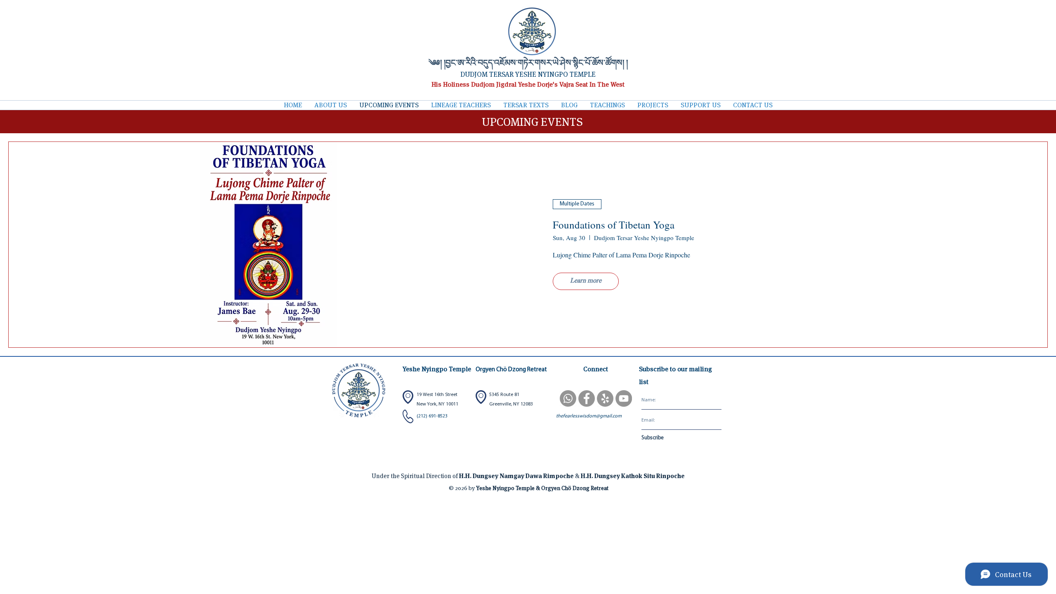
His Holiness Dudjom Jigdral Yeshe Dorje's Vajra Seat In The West (528, 84)
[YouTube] (623, 398)
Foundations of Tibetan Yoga (613, 224)
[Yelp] (605, 398)
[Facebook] (586, 398)
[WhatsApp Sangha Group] (568, 398)
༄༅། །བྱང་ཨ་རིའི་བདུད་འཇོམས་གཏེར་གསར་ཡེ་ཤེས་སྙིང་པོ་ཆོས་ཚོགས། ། (528, 63)
